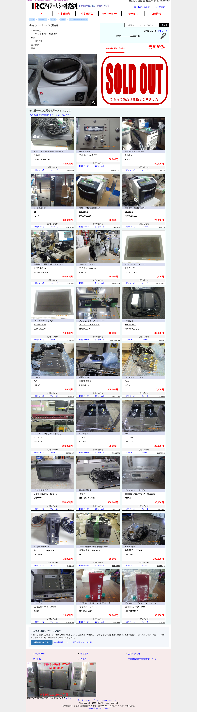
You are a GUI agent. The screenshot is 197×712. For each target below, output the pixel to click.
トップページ (39, 653)
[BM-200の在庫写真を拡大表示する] (62, 80)
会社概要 (84, 653)
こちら (68, 698)
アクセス (37, 659)
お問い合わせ (134, 653)
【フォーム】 (163, 31)
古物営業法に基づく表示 (98, 709)
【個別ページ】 (39, 170)
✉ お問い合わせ (142, 7)
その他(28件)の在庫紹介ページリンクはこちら (50, 115)
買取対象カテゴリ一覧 (82, 642)
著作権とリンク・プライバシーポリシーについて (98, 700)
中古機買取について (62, 642)
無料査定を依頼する (41, 642)
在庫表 (160, 7)
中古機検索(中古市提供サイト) (142, 659)
